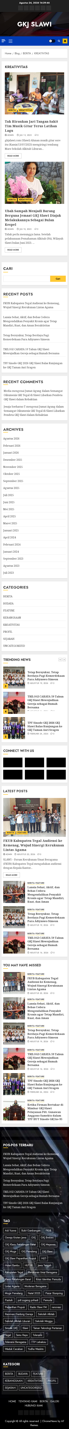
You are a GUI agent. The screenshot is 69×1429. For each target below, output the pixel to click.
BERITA (12, 110)
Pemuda (47, 1300)
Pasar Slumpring (54, 1293)
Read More (13, 155)
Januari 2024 (11, 551)
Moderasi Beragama (35, 1286)
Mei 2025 (8, 509)
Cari (8, 268)
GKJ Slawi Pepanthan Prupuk (20, 1258)
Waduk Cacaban (14, 1349)
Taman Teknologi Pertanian (47, 1328)
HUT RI (29, 1265)
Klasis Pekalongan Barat (18, 1279)
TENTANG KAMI (27, 1401)
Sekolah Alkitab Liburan (17, 1321)
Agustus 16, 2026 (39, 953)
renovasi (56, 1307)
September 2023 (13, 558)
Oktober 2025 (11, 474)
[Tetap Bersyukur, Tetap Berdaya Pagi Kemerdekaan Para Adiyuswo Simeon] (14, 917)
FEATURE (9, 610)
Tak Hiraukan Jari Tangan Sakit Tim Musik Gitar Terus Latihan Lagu (31, 126)
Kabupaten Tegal (14, 1272)
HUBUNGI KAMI (34, 1405)
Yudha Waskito (36, 1349)
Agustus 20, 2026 (26, 854)
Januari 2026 (11, 452)
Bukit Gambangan (30, 1230)
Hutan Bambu (12, 1265)
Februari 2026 (11, 445)
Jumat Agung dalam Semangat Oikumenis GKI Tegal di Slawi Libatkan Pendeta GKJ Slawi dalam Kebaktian (33, 395)
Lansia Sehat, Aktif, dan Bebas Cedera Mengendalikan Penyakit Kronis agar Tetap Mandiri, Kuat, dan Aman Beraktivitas (30, 321)
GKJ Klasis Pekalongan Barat (20, 1244)
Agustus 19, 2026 (39, 925)
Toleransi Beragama (15, 1342)
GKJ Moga (10, 1251)
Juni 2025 (9, 502)
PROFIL (7, 631)
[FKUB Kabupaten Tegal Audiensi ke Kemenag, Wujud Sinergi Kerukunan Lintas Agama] (14, 728)
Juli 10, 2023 (26, 229)
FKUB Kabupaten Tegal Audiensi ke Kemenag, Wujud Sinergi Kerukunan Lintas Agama (45, 727)
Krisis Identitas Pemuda (48, 1279)
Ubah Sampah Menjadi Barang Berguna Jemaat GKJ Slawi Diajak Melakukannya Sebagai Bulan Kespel (33, 218)
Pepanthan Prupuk (15, 1307)
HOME (12, 1401)
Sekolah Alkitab (46, 1314)
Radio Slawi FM (38, 1307)
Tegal (8, 1335)
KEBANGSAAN (12, 617)
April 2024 (9, 537)
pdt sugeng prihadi (28, 1300)
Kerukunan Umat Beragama (42, 1272)
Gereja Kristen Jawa (15, 1237)
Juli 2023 (8, 572)
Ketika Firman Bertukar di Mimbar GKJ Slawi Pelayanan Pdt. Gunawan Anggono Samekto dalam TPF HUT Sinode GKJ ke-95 (45, 1112)
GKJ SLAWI (34, 24)
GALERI (54, 1401)
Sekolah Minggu (44, 1321)
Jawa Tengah (44, 1265)
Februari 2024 (11, 544)
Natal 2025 (34, 1293)
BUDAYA (8, 603)
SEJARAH (8, 639)
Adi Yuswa (10, 1230)
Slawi (25, 1328)
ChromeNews (49, 1421)
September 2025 (13, 481)
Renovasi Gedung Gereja (19, 1314)
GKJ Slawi (47, 1251)
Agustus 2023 (11, 566)
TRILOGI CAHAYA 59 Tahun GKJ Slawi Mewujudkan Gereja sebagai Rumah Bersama (31, 351)
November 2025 (13, 467)
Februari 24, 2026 (39, 708)
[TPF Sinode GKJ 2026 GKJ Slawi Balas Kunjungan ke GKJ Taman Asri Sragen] (14, 703)
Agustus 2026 (11, 438)
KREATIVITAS (25, 110)
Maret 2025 (10, 523)
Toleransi (37, 1335)
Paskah (9, 1300)
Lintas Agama (12, 1286)
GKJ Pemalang (29, 1251)
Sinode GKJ (11, 1328)
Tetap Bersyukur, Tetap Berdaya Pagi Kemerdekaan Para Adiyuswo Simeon (46, 917)
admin (10, 135)
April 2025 (9, 516)
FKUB (48, 1230)
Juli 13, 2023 (26, 135)
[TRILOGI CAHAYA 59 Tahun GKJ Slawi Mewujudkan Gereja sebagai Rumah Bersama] (14, 678)
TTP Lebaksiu (38, 1342)
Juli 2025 (8, 495)
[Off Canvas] (3, 40)
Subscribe (65, 41)
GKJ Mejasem (48, 1244)
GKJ (33, 1237)
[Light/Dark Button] (52, 41)
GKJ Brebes (47, 1237)
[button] (10, 41)
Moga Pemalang (14, 1293)
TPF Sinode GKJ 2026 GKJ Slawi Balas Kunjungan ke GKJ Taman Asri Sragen (44, 701)
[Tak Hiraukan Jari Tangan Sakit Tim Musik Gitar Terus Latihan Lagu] (34, 93)
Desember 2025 (12, 460)
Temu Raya (22, 1335)
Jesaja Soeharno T (15, 406)
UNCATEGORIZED (14, 646)
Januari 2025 (11, 530)
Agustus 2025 (11, 488)
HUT (43, 1258)
